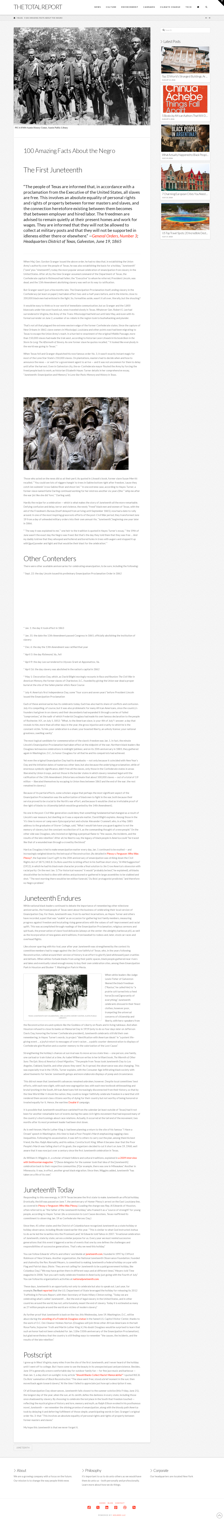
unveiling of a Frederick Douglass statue (64, 1318)
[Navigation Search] (206, 7)
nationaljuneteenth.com (86, 1279)
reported (47, 1290)
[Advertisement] (83, 387)
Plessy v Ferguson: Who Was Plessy (57, 1205)
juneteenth (23, 1447)
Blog (110, 1503)
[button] (221, 3)
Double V (73, 1102)
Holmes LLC (119, 1515)
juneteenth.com (94, 1253)
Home (102, 1503)
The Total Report (38, 7)
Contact (120, 1503)
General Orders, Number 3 (114, 235)
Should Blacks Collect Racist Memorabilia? (99, 1374)
